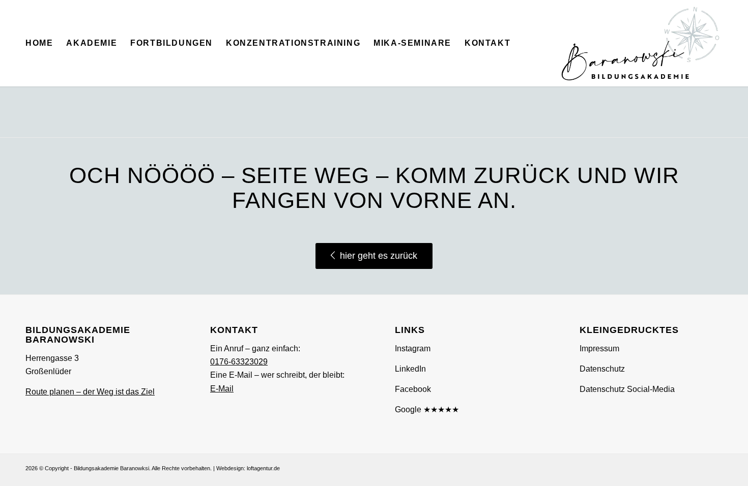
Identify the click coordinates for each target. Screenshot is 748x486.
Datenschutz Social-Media (627, 389)
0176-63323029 (239, 361)
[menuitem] (39, 43)
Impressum (599, 348)
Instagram (412, 348)
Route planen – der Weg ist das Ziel (90, 391)
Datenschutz (602, 368)
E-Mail (222, 388)
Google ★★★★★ (427, 409)
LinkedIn (410, 368)
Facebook (413, 389)
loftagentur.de (263, 468)
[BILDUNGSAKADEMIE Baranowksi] (640, 43)
